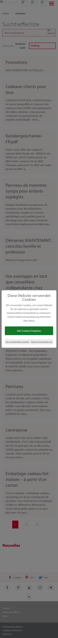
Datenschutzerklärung (41, 341)
